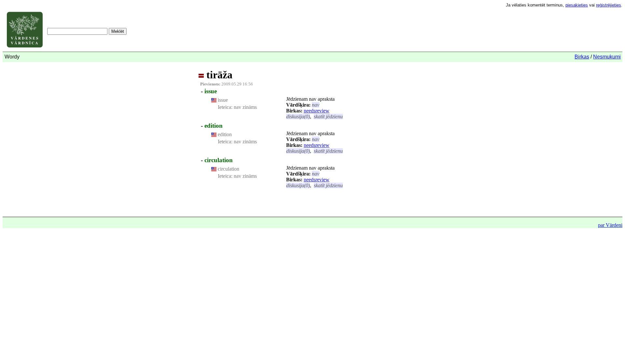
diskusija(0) (298, 116)
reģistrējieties (608, 5)
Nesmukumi (607, 56)
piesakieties (576, 5)
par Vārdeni (610, 225)
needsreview (316, 110)
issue (210, 91)
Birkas (582, 56)
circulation (218, 160)
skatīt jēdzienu (328, 116)
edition (213, 125)
